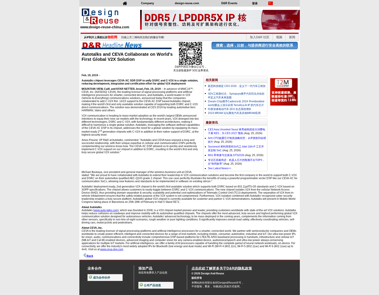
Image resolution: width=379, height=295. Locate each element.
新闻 (292, 37)
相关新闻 (212, 80)
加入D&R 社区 (259, 37)
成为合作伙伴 (101, 277)
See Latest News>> (219, 168)
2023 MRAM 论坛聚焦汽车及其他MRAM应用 (234, 113)
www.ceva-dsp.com (111, 249)
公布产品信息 (152, 285)
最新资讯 (212, 122)
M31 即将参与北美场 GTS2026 (226, 155)
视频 (279, 37)
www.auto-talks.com (106, 210)
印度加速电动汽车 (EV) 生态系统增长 (229, 109)
